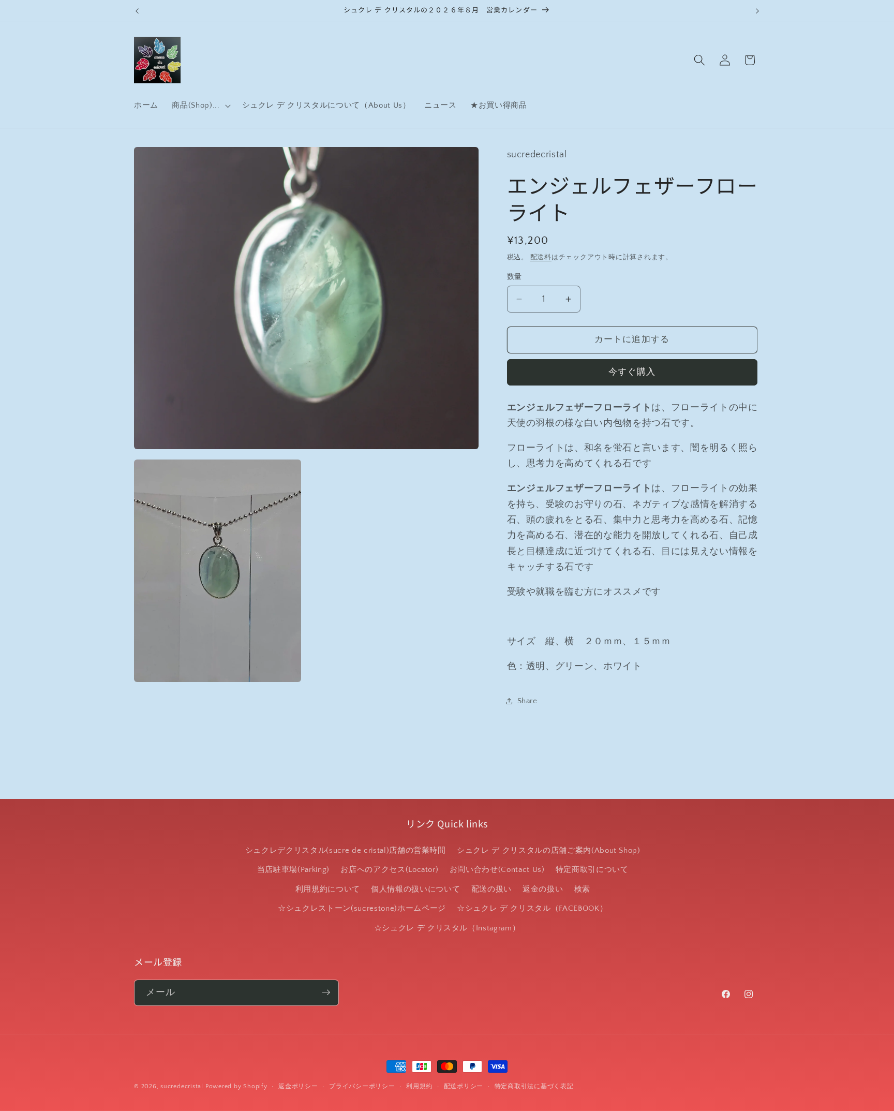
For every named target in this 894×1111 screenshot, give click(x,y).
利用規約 (419, 1086)
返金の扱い (543, 889)
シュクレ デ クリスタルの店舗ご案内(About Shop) (548, 850)
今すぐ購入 (631, 372)
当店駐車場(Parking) (293, 870)
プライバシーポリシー (362, 1086)
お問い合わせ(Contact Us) (497, 870)
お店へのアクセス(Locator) (389, 870)
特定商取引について (592, 870)
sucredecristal (181, 1086)
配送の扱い (491, 889)
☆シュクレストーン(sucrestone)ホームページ (362, 909)
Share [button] (527, 701)
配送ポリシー (464, 1086)
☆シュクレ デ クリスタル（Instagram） (447, 928)
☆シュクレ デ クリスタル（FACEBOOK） (532, 909)
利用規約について (327, 889)
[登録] (326, 992)
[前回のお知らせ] (137, 11)
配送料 (541, 257)
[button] (200, 105)
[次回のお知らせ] (757, 11)
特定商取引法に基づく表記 (534, 1086)
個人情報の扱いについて (415, 889)
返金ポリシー (298, 1086)
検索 (582, 889)
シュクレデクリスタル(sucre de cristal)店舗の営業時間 (345, 850)
